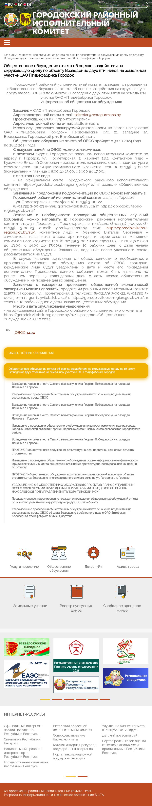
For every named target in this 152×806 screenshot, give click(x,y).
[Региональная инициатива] (125, 678)
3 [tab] (69, 699)
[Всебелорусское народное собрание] (26, 647)
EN (29, 5)
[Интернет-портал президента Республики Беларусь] (76, 684)
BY (20, 5)
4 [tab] (81, 699)
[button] (7, 42)
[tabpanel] (26, 665)
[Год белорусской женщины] (125, 651)
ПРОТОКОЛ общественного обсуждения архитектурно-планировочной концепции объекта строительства (73, 451)
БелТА (99, 795)
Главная (9, 54)
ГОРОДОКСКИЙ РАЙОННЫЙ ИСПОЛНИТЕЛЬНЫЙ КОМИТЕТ (85, 23)
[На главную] (11, 20)
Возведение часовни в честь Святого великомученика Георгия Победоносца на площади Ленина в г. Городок (71, 385)
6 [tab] (105, 699)
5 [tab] (93, 699)
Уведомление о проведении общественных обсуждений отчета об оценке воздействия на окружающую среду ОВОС (71, 396)
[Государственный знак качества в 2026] (76, 655)
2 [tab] (57, 699)
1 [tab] (45, 699)
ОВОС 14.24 (25, 332)
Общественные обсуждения (31, 353)
